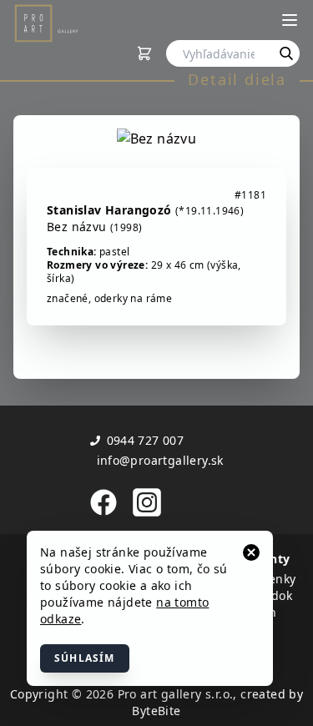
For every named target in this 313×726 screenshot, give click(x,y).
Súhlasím (84, 658)
